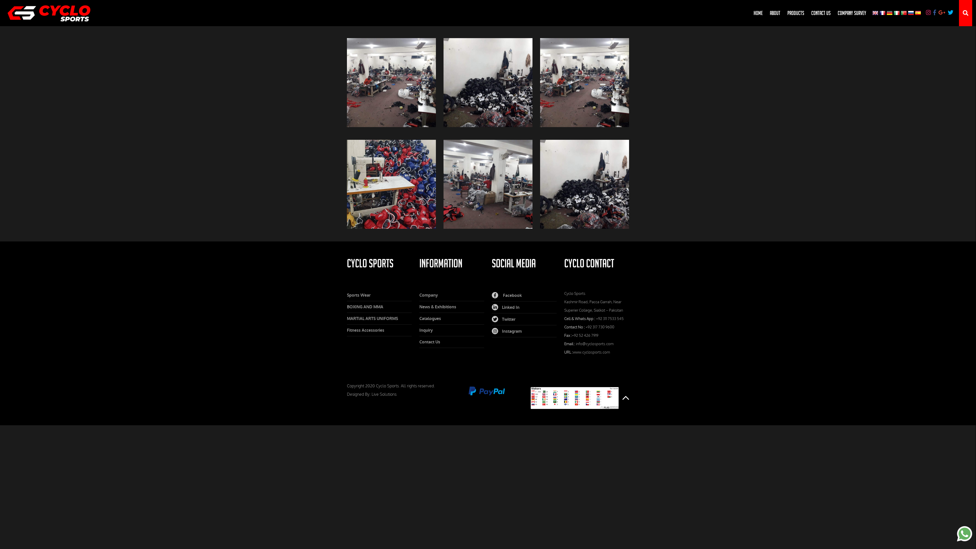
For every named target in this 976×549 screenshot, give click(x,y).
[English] (875, 13)
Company (428, 295)
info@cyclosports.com (595, 343)
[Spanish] (919, 13)
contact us (821, 13)
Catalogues (430, 318)
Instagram (512, 331)
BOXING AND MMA (365, 307)
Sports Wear (359, 295)
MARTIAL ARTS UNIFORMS (372, 318)
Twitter (508, 319)
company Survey (852, 13)
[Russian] (911, 13)
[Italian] (897, 13)
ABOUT (775, 13)
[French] (883, 13)
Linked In (511, 307)
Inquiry (426, 330)
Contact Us (429, 342)
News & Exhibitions (437, 307)
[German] (890, 13)
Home (758, 13)
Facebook (512, 295)
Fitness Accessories (365, 330)
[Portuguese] (904, 13)
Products (795, 13)
